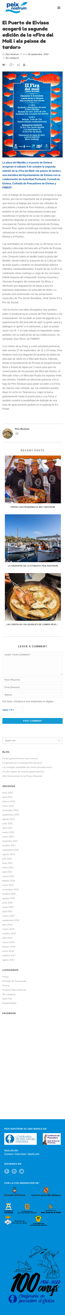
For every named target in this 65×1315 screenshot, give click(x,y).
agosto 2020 (8, 898)
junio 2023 (7, 792)
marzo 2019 (8, 929)
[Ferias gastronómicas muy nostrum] (33, 479)
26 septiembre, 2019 (38, 54)
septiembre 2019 (10, 920)
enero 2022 (8, 836)
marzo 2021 (8, 876)
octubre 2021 (9, 845)
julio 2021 (7, 858)
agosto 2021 (8, 854)
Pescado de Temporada (14, 981)
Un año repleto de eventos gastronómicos (23, 771)
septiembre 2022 (10, 814)
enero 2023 (8, 806)
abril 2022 (7, 828)
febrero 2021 (8, 880)
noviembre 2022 (10, 810)
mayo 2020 (8, 907)
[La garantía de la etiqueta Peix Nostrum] (33, 538)
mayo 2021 (8, 867)
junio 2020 (7, 902)
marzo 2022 (8, 832)
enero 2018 (8, 951)
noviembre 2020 (10, 889)
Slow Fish (7, 998)
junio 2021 (7, 863)
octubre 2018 (9, 933)
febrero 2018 (8, 946)
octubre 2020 (9, 894)
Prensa (5, 985)
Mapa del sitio (11, 1150)
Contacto (8, 1154)
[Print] (26, 64)
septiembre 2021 (10, 850)
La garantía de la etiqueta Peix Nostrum (33, 566)
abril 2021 (7, 872)
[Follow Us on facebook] (6, 1171)
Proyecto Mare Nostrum (14, 990)
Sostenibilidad (9, 1003)
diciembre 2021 (10, 841)
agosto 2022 (8, 819)
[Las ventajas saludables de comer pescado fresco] (33, 597)
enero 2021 (8, 885)
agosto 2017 (8, 960)
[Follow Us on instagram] (14, 1171)
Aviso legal (20, 1154)
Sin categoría (12, 58)
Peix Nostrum (12, 54)
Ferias (5, 976)
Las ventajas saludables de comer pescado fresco (33, 624)
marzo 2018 (8, 942)
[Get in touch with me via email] (17, 434)
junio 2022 (7, 823)
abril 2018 (7, 938)
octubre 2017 (9, 955)
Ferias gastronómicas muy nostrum (33, 507)
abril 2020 (7, 911)
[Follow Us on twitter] (21, 1171)
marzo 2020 (8, 916)
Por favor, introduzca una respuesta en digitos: (28, 701)
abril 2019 (7, 924)
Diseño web (33, 1154)
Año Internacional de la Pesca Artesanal (22, 776)
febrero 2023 (8, 801)
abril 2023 (7, 797)
